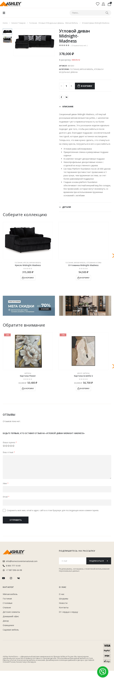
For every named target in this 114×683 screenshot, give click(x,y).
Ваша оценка (10, 442)
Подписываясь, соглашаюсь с (72, 569)
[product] (28, 240)
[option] (7, 31)
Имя (5, 483)
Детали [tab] (66, 207)
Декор (79, 373)
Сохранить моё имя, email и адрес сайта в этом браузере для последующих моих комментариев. (53, 510)
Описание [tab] (67, 106)
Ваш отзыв (9, 452)
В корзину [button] (29, 278)
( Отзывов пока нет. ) (79, 45)
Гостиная (74, 69)
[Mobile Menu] (4, 12)
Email (6, 496)
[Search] (107, 13)
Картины (27, 373)
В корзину (86, 86)
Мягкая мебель (86, 69)
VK (66, 97)
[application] (85, 306)
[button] (17, 42)
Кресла (26, 263)
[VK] (18, 578)
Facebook (61, 97)
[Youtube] (3, 578)
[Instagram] (11, 578)
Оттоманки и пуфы (93, 263)
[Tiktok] (26, 578)
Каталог (8, 587)
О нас (62, 587)
